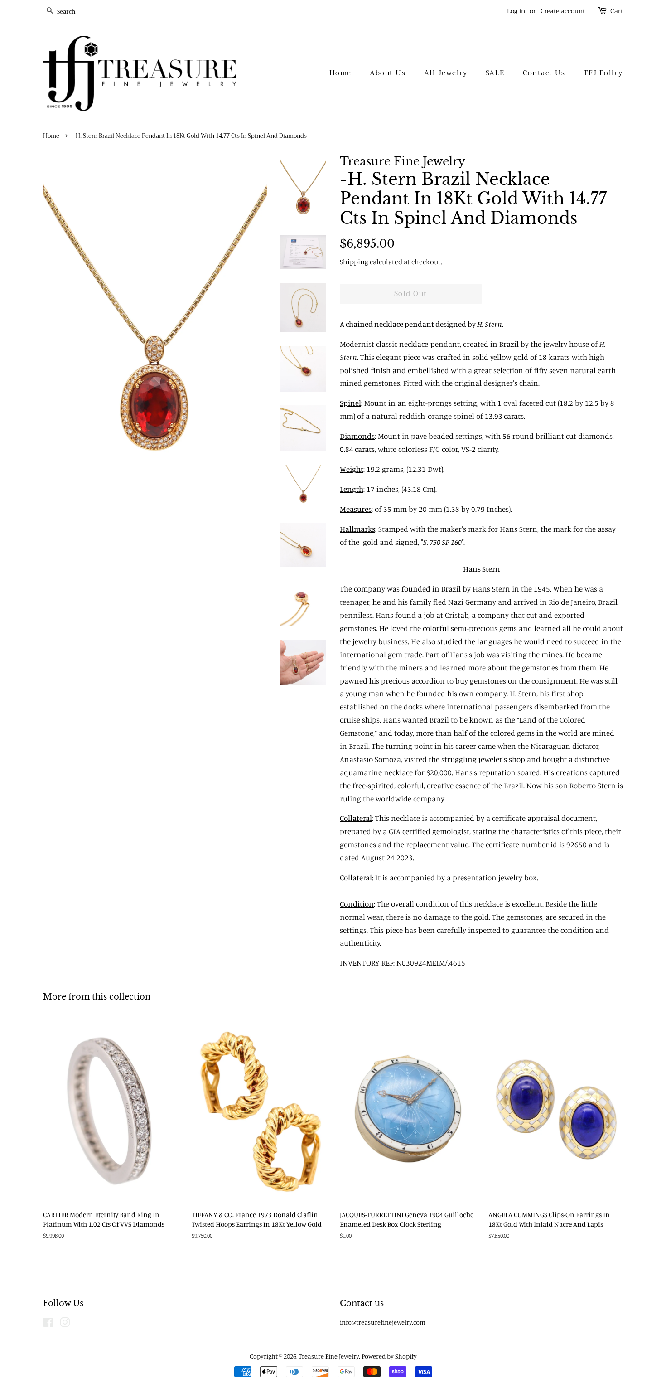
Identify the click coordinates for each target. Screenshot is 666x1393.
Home (340, 73)
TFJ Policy (603, 73)
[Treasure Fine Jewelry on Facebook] (48, 1324)
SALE (495, 73)
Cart (616, 11)
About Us (387, 73)
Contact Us (544, 73)
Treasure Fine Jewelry (329, 1356)
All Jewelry (446, 73)
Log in (516, 10)
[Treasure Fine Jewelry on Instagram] (65, 1324)
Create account (563, 10)
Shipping (354, 261)
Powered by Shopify (389, 1356)
